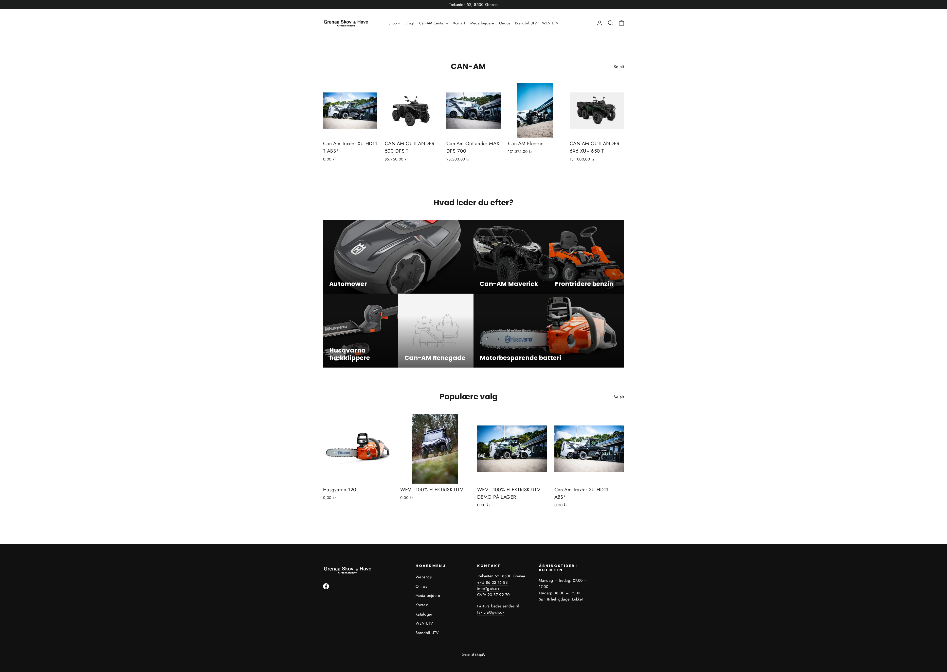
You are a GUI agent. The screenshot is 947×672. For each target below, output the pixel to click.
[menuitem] (394, 23)
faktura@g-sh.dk (490, 612)
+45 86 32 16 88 (492, 582)
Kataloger (424, 614)
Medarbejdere (428, 595)
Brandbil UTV (427, 633)
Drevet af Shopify (473, 655)
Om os (421, 586)
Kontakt (422, 605)
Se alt (619, 67)
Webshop (424, 577)
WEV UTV (424, 623)
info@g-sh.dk (488, 588)
